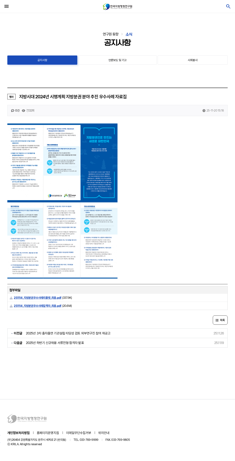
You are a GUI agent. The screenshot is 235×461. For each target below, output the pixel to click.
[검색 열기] (228, 6)
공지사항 (42, 60)
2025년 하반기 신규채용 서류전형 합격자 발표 (55, 343)
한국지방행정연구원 (117, 6)
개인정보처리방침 (18, 433)
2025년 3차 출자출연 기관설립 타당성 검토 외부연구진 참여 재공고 (68, 333)
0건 (17, 110)
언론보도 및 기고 (118, 60)
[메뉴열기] (6, 6)
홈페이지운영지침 (48, 433)
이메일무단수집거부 (78, 433)
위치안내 (103, 433)
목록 (222, 320)
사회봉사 (193, 60)
